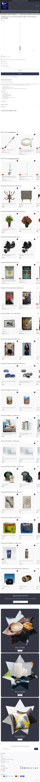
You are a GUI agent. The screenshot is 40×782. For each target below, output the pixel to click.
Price (2, 55)
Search (2, 755)
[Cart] (36, 5)
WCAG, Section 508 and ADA (5, 761)
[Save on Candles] (20, 672)
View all (38, 185)
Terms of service (3, 760)
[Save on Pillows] (20, 717)
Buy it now (20, 73)
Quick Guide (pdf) (3, 101)
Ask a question (3, 106)
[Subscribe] (26, 602)
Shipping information (4, 104)
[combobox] (20, 11)
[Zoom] (33, 50)
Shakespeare (3, 20)
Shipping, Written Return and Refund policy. (7, 759)
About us (2, 756)
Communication (13, 158)
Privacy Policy (3, 757)
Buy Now (20, 650)
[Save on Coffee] (20, 628)
